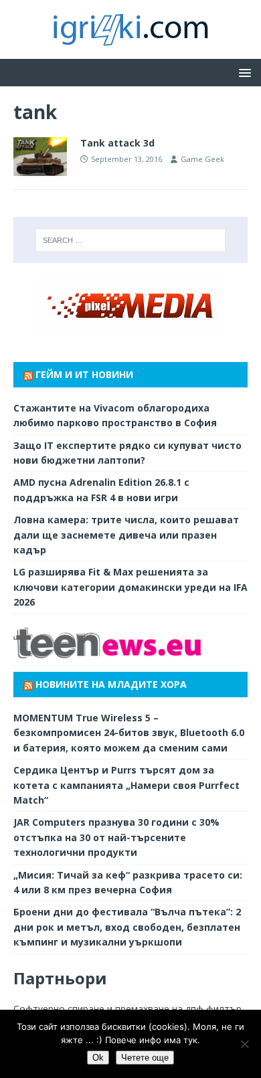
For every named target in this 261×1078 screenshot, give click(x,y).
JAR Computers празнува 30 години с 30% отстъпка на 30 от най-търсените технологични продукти (116, 837)
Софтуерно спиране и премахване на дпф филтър (127, 1008)
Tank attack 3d (117, 143)
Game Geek (202, 159)
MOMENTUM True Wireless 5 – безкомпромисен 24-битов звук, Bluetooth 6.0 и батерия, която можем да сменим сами (128, 732)
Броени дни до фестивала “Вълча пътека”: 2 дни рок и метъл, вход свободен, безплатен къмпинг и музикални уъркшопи (127, 926)
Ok (98, 1058)
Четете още (145, 1058)
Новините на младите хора (111, 684)
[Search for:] (130, 240)
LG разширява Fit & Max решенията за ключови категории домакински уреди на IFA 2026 (130, 586)
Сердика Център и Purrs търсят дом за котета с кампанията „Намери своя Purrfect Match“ (126, 784)
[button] (243, 72)
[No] (244, 1044)
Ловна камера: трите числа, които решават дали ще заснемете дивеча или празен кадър (126, 534)
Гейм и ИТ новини (84, 374)
